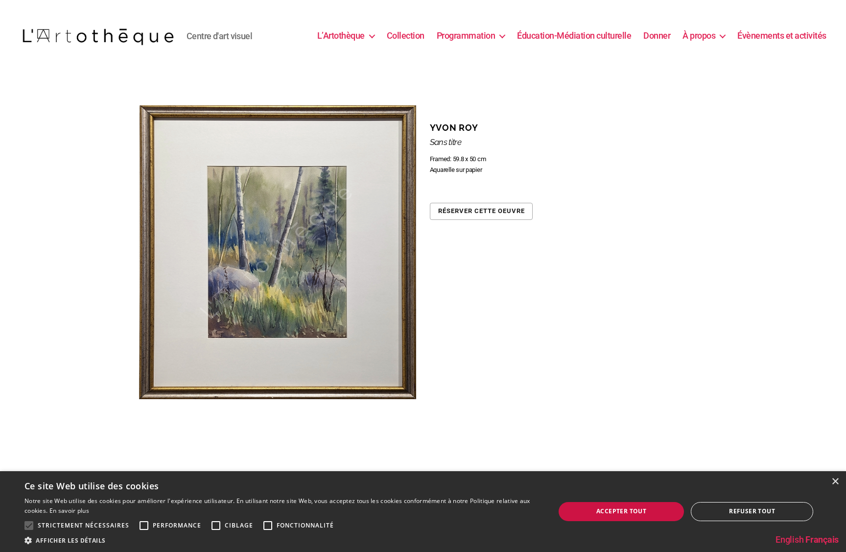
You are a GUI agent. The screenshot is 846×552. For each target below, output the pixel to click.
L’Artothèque (341, 35)
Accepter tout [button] (621, 511)
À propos (698, 35)
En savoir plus (69, 510)
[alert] (423, 511)
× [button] (835, 481)
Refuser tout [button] (752, 511)
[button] (282, 540)
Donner (656, 35)
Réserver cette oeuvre (481, 211)
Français (822, 539)
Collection (405, 35)
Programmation (466, 35)
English (789, 539)
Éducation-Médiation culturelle (574, 35)
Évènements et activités (781, 35)
